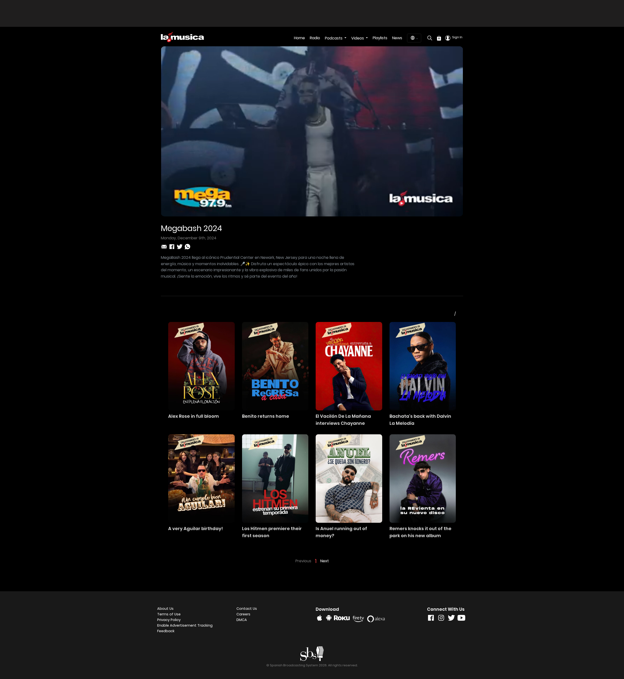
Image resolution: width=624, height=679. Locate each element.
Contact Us (246, 608)
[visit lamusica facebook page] (431, 619)
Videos (358, 38)
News (397, 38)
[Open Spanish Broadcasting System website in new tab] (312, 653)
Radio (315, 38)
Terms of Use (169, 614)
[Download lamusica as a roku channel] (342, 617)
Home (299, 38)
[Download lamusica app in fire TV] (359, 618)
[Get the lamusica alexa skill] (377, 617)
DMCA (241, 619)
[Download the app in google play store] (329, 618)
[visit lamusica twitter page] (451, 619)
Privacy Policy (169, 619)
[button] (193, 625)
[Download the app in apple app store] (319, 618)
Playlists (380, 38)
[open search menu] (428, 38)
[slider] (305, 212)
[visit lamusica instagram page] (441, 619)
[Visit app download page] (439, 38)
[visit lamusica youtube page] (461, 619)
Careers (243, 614)
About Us (165, 608)
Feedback (166, 631)
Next (324, 561)
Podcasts (334, 38)
